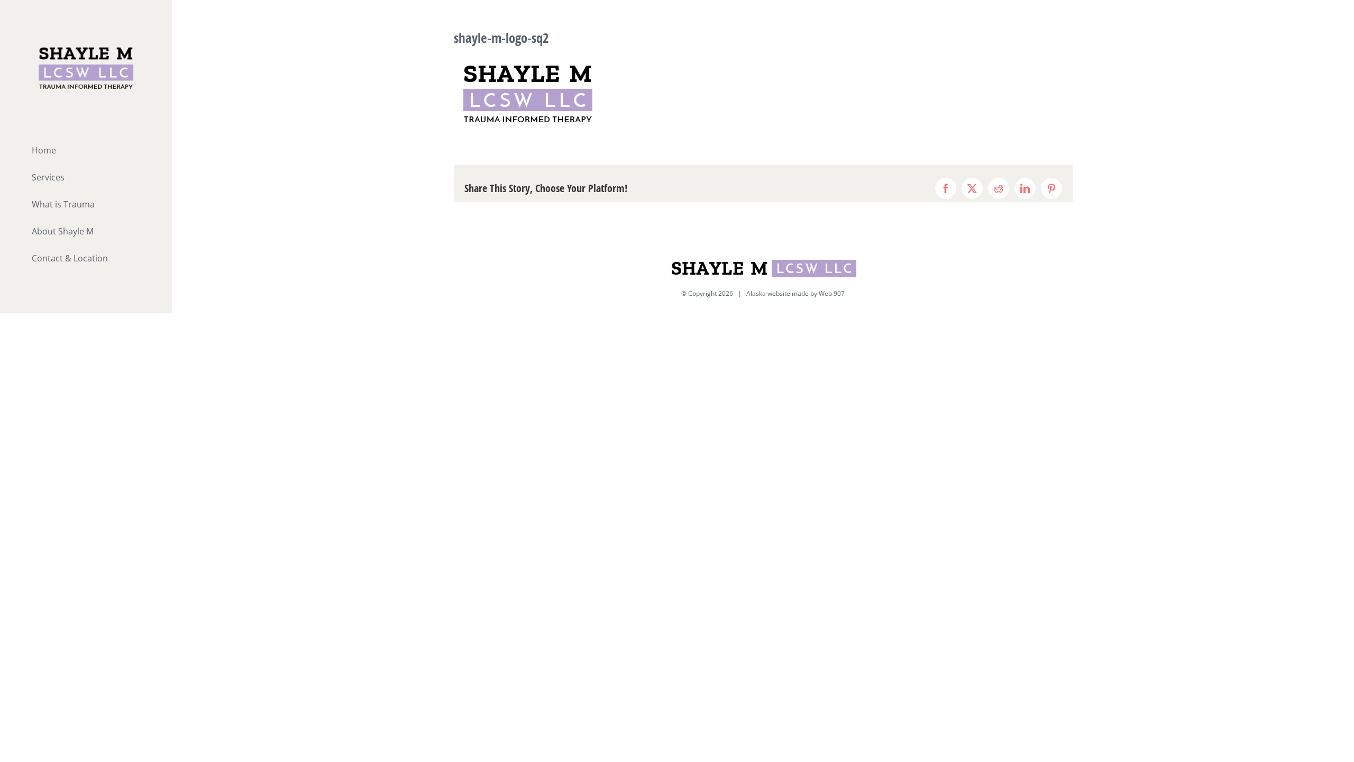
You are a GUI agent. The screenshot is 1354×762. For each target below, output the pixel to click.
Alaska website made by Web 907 (795, 293)
